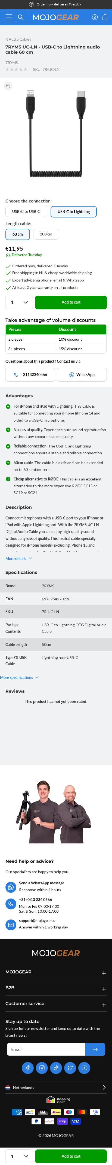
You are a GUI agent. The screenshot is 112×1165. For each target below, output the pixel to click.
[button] (10, 17)
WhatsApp (85, 374)
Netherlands (23, 1087)
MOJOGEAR (63, 1135)
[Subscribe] (95, 1049)
